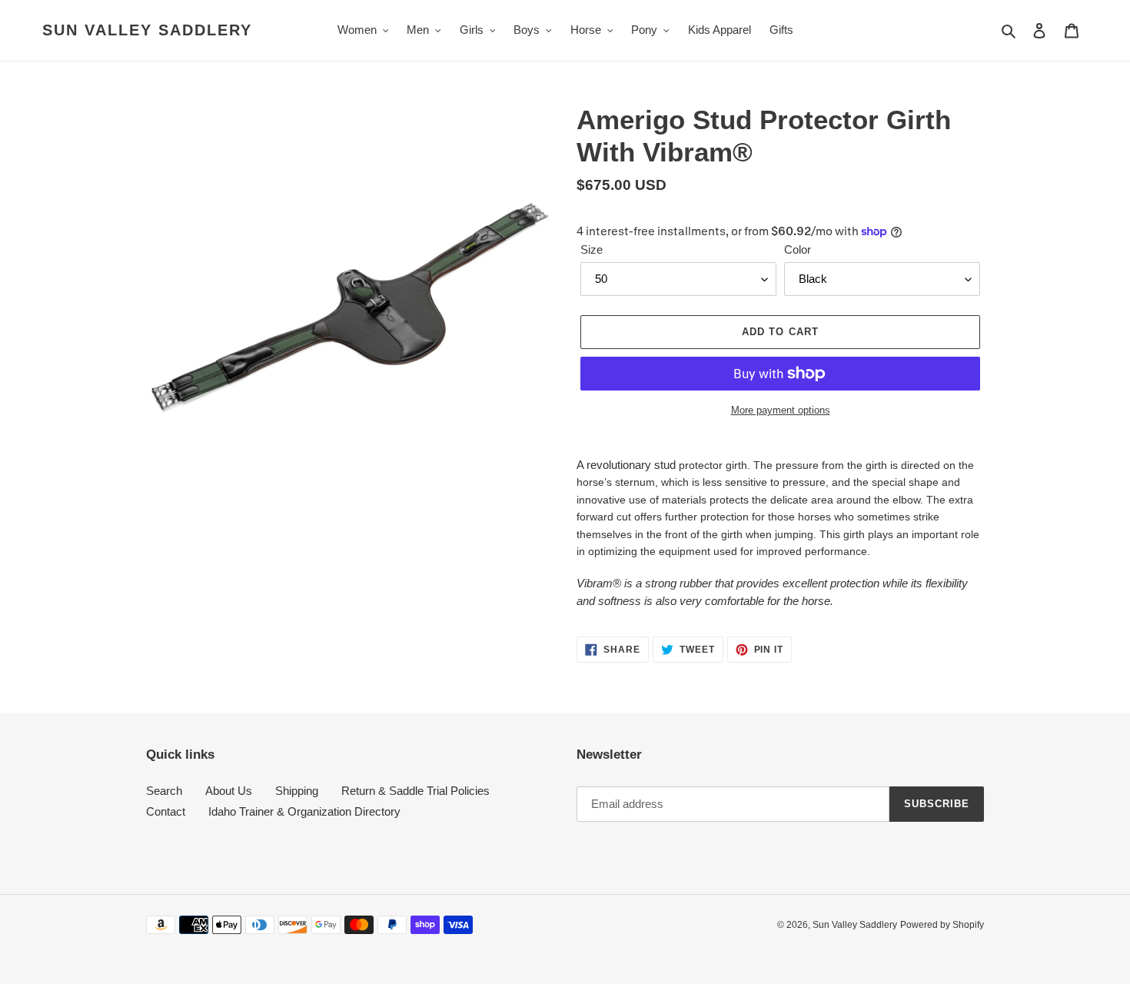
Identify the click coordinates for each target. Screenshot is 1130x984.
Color (797, 249)
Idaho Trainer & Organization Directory (304, 811)
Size (591, 249)
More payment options (780, 410)
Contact (165, 811)
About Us (228, 790)
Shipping (296, 790)
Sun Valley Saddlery (147, 30)
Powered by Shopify (942, 924)
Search (164, 790)
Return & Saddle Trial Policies (415, 790)
